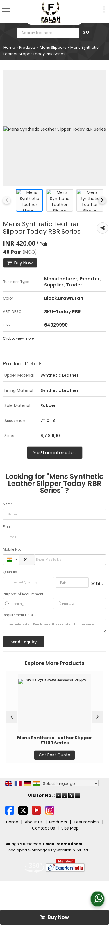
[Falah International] (51, 12)
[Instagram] (49, 810)
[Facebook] (9, 810)
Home (9, 47)
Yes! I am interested (54, 453)
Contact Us (43, 828)
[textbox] (49, 33)
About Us (34, 822)
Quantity (10, 571)
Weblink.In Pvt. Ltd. (72, 850)
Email (7, 526)
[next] (102, 200)
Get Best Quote (44, 755)
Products (27, 47)
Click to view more (18, 338)
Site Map (70, 828)
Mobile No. (12, 549)
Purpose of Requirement (23, 594)
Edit (99, 583)
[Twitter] (23, 810)
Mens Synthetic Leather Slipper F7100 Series (43, 740)
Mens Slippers (53, 47)
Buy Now (23, 263)
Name (8, 504)
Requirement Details (19, 615)
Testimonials (86, 822)
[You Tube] (36, 810)
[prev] (6, 200)
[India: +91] (11, 559)
